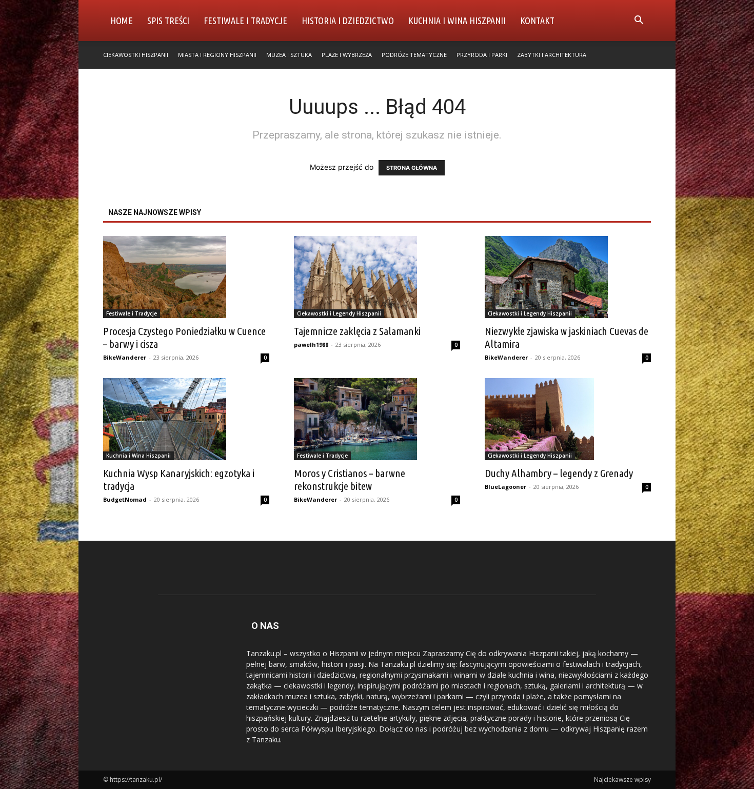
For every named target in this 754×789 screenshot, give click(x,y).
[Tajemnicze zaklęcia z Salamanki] (377, 277)
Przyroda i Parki (482, 54)
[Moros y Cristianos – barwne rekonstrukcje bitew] (377, 419)
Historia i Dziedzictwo (348, 20)
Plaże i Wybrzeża (347, 54)
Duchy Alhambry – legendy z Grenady (559, 473)
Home (121, 20)
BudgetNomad (125, 499)
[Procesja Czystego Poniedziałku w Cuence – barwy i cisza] (186, 277)
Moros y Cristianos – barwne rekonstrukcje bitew (349, 479)
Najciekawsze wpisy (622, 779)
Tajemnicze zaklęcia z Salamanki (357, 331)
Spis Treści (168, 20)
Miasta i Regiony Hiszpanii (217, 54)
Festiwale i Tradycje (245, 20)
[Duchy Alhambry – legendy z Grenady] (568, 419)
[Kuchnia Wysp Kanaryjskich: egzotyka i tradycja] (186, 419)
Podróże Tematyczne (414, 54)
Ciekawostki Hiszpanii (135, 54)
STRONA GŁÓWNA (411, 167)
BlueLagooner (505, 486)
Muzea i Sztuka (289, 54)
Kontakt (537, 20)
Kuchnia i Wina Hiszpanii (457, 20)
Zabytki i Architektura (551, 54)
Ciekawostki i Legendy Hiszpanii (339, 313)
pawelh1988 (311, 344)
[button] (638, 21)
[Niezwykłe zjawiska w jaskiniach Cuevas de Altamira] (568, 277)
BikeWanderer (124, 357)
